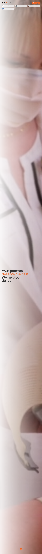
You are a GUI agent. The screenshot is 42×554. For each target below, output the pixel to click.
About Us (12, 2)
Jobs (16, 2)
